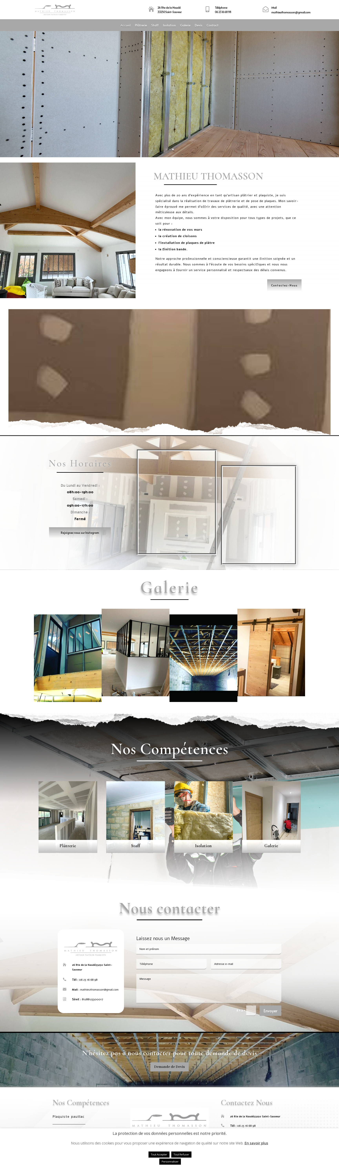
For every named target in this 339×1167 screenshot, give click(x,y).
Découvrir (169, 106)
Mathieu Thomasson (169, 84)
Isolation (169, 25)
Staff (155, 25)
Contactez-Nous (284, 285)
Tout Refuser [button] (181, 1154)
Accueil (125, 25)
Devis (198, 25)
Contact (213, 25)
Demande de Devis (169, 1067)
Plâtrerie (141, 25)
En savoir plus (256, 1143)
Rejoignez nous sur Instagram (80, 533)
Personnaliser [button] (170, 1161)
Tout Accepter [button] (159, 1154)
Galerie (185, 25)
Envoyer (270, 1010)
